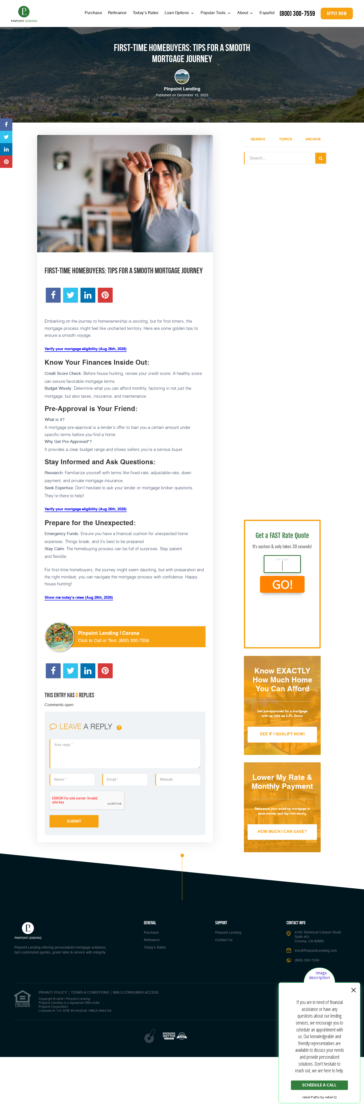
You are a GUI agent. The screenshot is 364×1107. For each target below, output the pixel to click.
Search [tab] (258, 139)
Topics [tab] (285, 139)
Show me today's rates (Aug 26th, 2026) (79, 597)
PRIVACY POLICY (53, 992)
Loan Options (177, 13)
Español (267, 13)
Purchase (93, 13)
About (243, 13)
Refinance (117, 13)
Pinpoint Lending (228, 932)
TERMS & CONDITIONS (90, 992)
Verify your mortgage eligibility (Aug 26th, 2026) (86, 349)
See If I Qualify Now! (282, 734)
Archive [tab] (313, 139)
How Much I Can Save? (282, 832)
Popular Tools (214, 13)
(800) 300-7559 (297, 13)
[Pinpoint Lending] (24, 14)
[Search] (320, 158)
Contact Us (224, 940)
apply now (337, 13)
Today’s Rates (146, 13)
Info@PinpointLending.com (316, 951)
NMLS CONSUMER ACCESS (135, 992)
